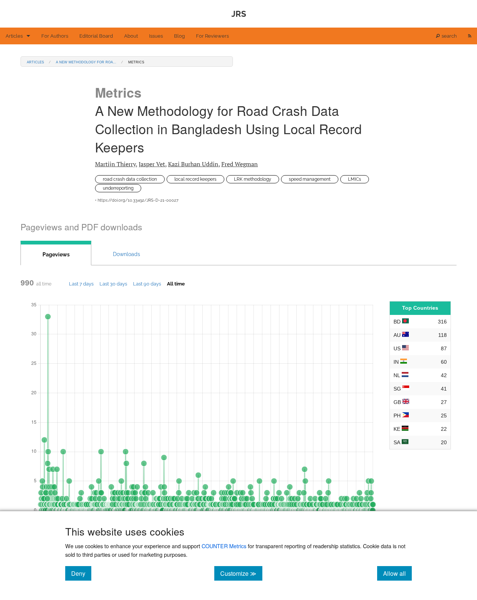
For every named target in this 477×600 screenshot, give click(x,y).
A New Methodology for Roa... (86, 61)
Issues (156, 36)
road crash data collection (130, 179)
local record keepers (195, 179)
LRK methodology (252, 179)
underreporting (118, 188)
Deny (81, 573)
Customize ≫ (241, 573)
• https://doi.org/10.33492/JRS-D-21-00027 (137, 200)
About (131, 36)
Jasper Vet (152, 164)
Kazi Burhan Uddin (193, 164)
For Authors (54, 36)
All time (176, 284)
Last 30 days (113, 284)
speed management (310, 179)
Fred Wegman (239, 164)
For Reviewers (212, 36)
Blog (179, 36)
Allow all (397, 573)
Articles (14, 36)
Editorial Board (96, 36)
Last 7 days (81, 284)
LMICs (354, 179)
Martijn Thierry (115, 164)
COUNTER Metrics (224, 546)
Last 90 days (147, 284)
